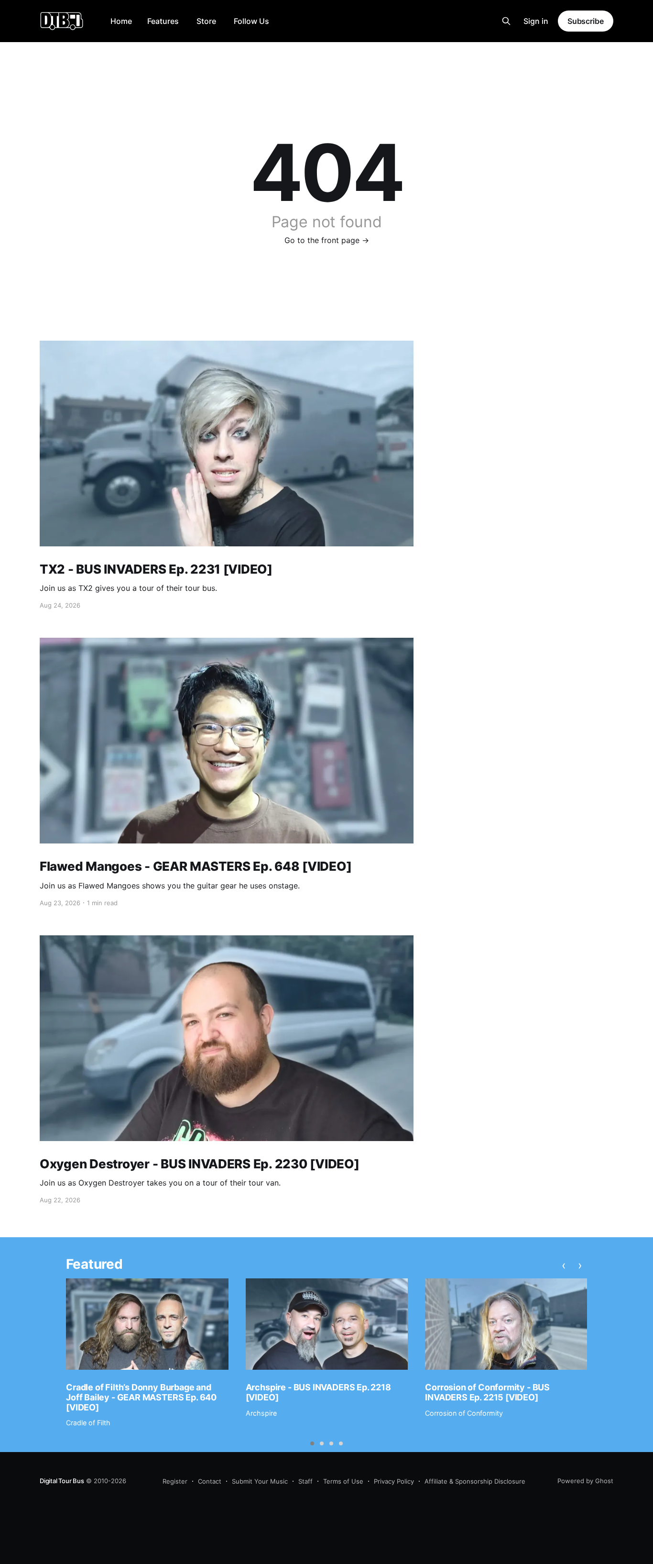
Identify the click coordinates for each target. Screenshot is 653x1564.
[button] (312, 1443)
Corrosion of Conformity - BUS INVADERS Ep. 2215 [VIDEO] (487, 1392)
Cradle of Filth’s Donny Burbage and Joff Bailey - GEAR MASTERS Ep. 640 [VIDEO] (141, 1397)
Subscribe (585, 21)
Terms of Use (343, 1481)
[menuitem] (121, 21)
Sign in (535, 21)
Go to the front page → (326, 240)
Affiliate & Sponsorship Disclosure (474, 1481)
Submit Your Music (260, 1481)
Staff (305, 1481)
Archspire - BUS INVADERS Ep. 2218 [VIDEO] (318, 1392)
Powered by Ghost (585, 1481)
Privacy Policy (394, 1481)
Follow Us (251, 21)
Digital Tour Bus (62, 1481)
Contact (209, 1481)
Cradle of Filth (88, 1423)
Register (175, 1481)
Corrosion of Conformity (464, 1413)
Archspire (261, 1413)
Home (121, 21)
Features (163, 21)
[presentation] (563, 1265)
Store (206, 21)
